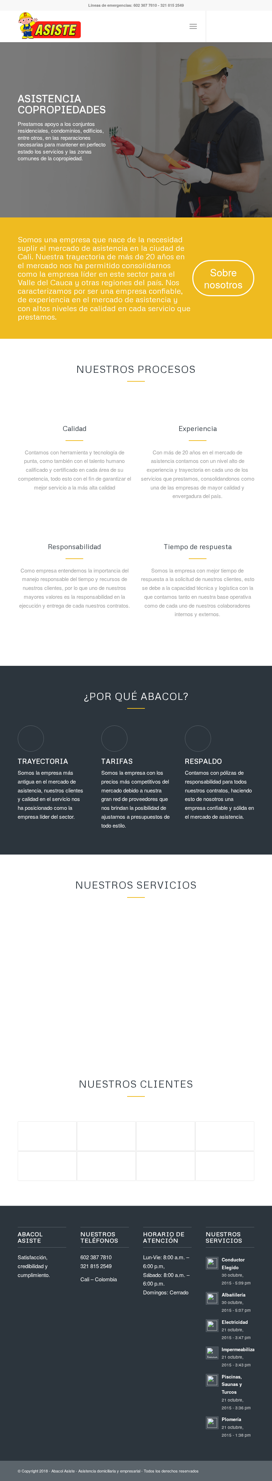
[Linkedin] (249, 26)
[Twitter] (217, 26)
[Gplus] (238, 26)
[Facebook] (227, 26)
